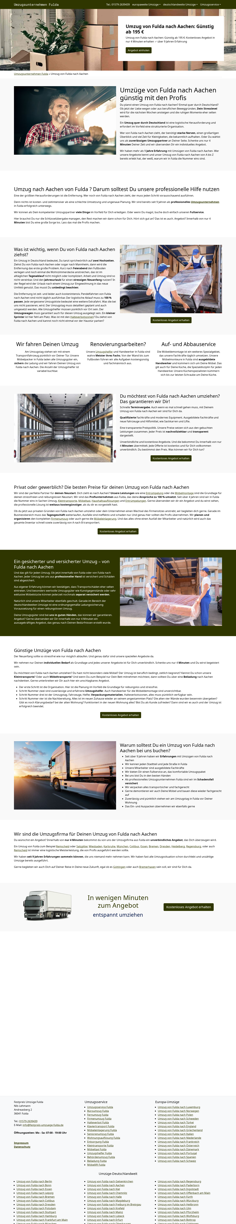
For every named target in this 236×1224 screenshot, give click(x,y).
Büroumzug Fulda (98, 1111)
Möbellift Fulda (96, 1165)
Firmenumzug (59, 518)
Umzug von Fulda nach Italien (176, 1134)
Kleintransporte (67, 501)
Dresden (165, 846)
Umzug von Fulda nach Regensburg (179, 1181)
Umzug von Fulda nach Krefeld (105, 1208)
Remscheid (62, 846)
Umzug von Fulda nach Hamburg (37, 1216)
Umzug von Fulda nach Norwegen (178, 1111)
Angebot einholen (138, 50)
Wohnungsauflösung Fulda (103, 1138)
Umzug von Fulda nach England (177, 1126)
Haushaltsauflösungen (105, 501)
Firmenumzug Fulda (99, 1118)
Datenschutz (22, 1147)
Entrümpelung (154, 493)
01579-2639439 (28, 1121)
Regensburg (193, 846)
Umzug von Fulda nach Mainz (105, 1212)
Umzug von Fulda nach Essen (34, 1189)
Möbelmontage (184, 493)
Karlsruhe (109, 846)
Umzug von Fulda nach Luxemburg (179, 1107)
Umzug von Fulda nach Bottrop (177, 1220)
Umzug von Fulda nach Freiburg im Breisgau (114, 1204)
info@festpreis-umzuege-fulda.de (43, 1125)
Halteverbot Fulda (98, 1122)
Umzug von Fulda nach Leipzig (35, 1193)
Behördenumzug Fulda (101, 1157)
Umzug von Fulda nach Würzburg (178, 1200)
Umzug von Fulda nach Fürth (175, 1197)
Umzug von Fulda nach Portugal (177, 1153)
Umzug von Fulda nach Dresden (36, 1204)
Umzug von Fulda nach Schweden (178, 1118)
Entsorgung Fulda (98, 1141)
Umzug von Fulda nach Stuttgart (36, 1212)
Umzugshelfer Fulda (99, 1153)
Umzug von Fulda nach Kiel (103, 1189)
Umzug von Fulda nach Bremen (36, 1197)
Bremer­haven (147, 867)
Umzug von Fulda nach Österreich (178, 1145)
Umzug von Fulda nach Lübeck (105, 1216)
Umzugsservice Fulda (100, 1107)
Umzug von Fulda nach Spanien (177, 1157)
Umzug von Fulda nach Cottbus (36, 1200)
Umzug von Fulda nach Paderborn (178, 1185)
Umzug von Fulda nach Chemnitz (107, 1193)
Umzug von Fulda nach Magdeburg (108, 1200)
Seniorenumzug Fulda (100, 1134)
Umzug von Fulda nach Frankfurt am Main (42, 1220)
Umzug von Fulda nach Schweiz (177, 1161)
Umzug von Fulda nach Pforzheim (178, 1212)
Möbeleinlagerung (105, 518)
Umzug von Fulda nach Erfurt (105, 1220)
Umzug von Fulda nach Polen (175, 1115)
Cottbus (134, 846)
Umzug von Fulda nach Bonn (34, 1185)
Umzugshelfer (104, 351)
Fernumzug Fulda (97, 1115)
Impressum (21, 1143)
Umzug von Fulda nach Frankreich (178, 1141)
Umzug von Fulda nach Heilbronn (178, 1204)
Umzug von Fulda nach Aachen (106, 1185)
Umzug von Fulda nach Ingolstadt (178, 1189)
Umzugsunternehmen (205, 202)
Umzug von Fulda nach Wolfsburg (178, 1216)
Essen (144, 846)
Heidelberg (178, 846)
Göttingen (119, 867)
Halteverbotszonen (82, 317)
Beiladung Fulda (97, 1161)
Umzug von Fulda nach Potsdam (36, 1208)
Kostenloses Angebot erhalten (171, 320)
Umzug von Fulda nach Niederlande (179, 1138)
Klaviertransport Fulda (100, 1126)
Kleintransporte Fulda (100, 1145)
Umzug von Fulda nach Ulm (174, 1208)
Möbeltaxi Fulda (96, 1149)
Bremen (153, 846)
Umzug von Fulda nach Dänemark (178, 1149)
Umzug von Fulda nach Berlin (34, 1181)
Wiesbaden (95, 846)
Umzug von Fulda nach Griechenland (180, 1130)
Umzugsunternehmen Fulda (36, 4)
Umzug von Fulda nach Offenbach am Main (184, 1193)
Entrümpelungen (135, 501)
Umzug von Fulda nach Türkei (176, 1122)
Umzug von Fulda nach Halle (104, 1197)
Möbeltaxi (84, 501)
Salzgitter (81, 846)
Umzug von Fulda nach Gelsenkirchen (110, 1181)
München (122, 846)
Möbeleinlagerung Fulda (102, 1130)
